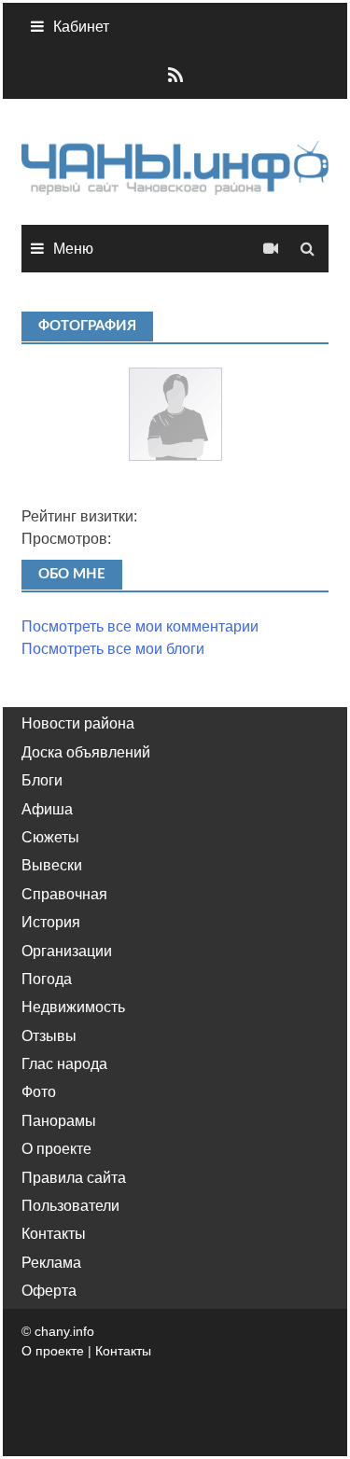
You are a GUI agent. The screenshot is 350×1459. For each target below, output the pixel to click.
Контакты (53, 1234)
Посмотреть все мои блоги (112, 649)
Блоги (42, 780)
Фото (38, 1092)
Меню (73, 249)
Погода (46, 979)
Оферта (49, 1291)
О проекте (56, 1149)
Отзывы (49, 1036)
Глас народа (64, 1064)
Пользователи (70, 1206)
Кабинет (81, 27)
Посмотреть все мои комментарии (140, 626)
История (50, 922)
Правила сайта (73, 1178)
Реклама (51, 1263)
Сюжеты (50, 837)
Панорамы (58, 1121)
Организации (66, 951)
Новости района (77, 723)
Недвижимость (73, 1007)
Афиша (47, 809)
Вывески (51, 865)
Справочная (64, 894)
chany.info (64, 1331)
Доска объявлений (85, 752)
